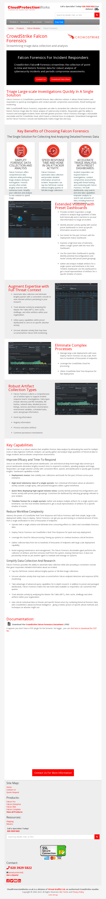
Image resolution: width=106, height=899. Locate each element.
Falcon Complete (13, 809)
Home (11, 28)
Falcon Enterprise (13, 804)
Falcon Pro (11, 801)
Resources (25, 22)
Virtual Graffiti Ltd (56, 889)
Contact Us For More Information (53, 772)
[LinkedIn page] (19, 881)
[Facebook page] (8, 881)
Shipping (9, 821)
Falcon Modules (33, 28)
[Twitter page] (11, 881)
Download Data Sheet (60, 79)
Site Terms (63, 892)
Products (13, 22)
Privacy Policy (78, 892)
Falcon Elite (11, 807)
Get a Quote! (37, 22)
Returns (9, 824)
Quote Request (12, 792)
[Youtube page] (15, 881)
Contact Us (48, 22)
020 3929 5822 (88, 6)
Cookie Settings (53, 895)
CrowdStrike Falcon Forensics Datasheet (44, 624)
